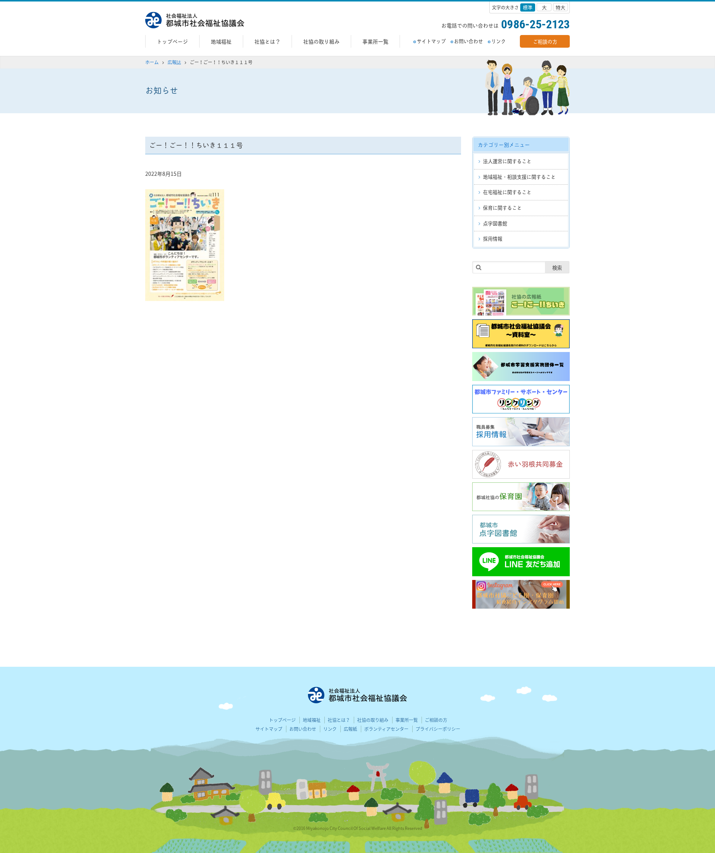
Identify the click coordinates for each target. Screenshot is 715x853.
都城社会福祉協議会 (194, 20)
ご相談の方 (545, 41)
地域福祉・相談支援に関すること (519, 176)
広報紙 (350, 729)
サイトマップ (431, 41)
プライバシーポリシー (438, 729)
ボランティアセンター (386, 729)
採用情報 (492, 238)
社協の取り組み (321, 41)
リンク (498, 41)
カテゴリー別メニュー (504, 144)
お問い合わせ (468, 41)
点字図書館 (495, 223)
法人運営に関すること (507, 161)
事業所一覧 (375, 41)
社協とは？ (267, 41)
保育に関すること (502, 207)
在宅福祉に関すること (507, 192)
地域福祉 (221, 41)
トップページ (172, 41)
